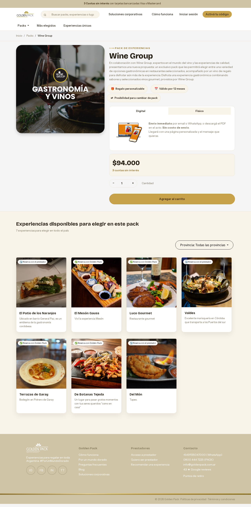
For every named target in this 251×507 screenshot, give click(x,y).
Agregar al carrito (172, 199)
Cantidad (148, 183)
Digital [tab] (140, 111)
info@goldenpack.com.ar (199, 464)
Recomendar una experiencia (150, 464)
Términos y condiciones (221, 499)
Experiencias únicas (77, 25)
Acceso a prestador (143, 455)
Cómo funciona (162, 14)
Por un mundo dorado (93, 459)
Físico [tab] (200, 111)
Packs (29, 35)
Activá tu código (217, 14)
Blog (82, 469)
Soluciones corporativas (125, 14)
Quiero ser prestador (144, 459)
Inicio (19, 35)
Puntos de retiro (193, 476)
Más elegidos (46, 25)
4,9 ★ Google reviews (197, 469)
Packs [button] (22, 25)
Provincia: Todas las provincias (203, 245)
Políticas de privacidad (193, 499)
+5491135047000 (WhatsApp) (202, 455)
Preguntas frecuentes (92, 464)
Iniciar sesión (188, 14)
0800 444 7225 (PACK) (198, 459)
